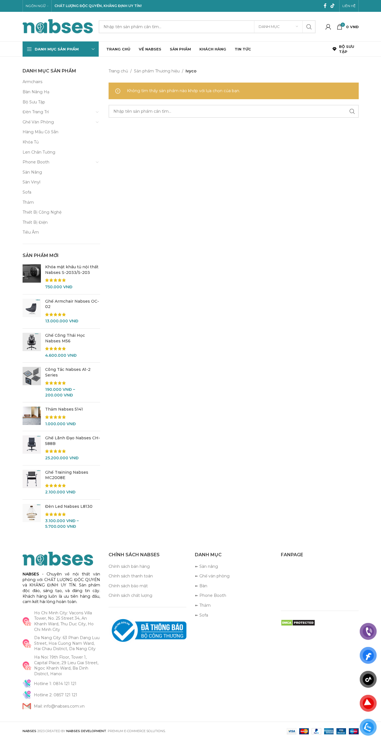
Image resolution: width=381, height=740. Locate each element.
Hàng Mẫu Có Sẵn (40, 131)
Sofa (27, 192)
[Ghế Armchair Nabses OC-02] (32, 311)
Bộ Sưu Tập (34, 102)
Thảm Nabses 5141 (64, 409)
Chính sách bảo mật (128, 585)
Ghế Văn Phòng (38, 122)
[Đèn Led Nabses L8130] (32, 516)
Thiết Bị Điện (35, 222)
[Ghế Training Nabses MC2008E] (32, 482)
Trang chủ (118, 71)
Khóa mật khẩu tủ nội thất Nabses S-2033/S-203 (71, 269)
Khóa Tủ (31, 142)
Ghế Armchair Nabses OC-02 (72, 304)
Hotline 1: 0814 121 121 (55, 683)
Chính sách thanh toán (131, 576)
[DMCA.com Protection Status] (298, 622)
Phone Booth (36, 162)
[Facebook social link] (325, 5)
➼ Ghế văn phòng (212, 576)
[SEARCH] (309, 26)
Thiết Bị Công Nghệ (42, 212)
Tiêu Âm (31, 232)
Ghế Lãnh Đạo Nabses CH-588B (72, 440)
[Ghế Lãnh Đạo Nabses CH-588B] (32, 448)
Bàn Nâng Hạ (36, 91)
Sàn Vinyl (31, 182)
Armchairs (32, 81)
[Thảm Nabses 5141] (32, 417)
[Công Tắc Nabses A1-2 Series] (32, 382)
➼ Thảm (203, 605)
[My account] (328, 26)
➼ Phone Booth (210, 595)
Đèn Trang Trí (36, 111)
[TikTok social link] (332, 5)
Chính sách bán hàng (129, 566)
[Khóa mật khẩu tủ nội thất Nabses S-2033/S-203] (32, 277)
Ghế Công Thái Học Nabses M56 (65, 338)
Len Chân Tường (39, 152)
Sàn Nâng (32, 172)
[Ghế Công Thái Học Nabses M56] (32, 345)
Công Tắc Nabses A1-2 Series (68, 372)
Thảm (28, 202)
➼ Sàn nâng (206, 566)
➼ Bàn (201, 585)
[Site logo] (58, 26)
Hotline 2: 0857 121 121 (55, 694)
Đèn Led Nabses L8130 (69, 506)
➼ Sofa (201, 615)
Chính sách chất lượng (130, 595)
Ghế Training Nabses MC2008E (66, 475)
